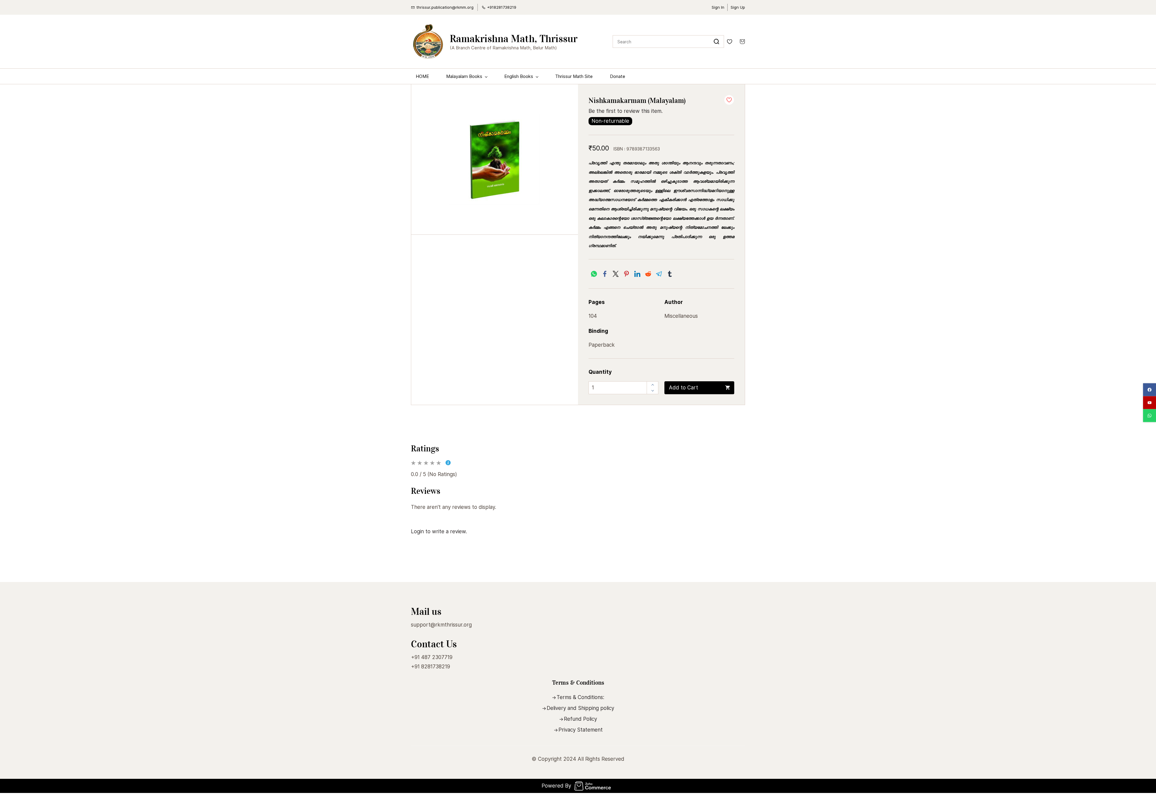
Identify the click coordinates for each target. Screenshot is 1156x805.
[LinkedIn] (637, 273)
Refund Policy (580, 719)
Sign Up (738, 7)
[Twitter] (615, 273)
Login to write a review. (439, 531)
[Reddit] (648, 273)
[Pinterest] (626, 273)
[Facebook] (604, 273)
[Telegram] (658, 273)
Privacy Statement (580, 730)
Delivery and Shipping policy (580, 708)
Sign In (718, 7)
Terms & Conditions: (580, 697)
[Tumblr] (669, 273)
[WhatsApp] (593, 273)
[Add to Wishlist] (729, 100)
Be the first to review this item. (626, 111)
